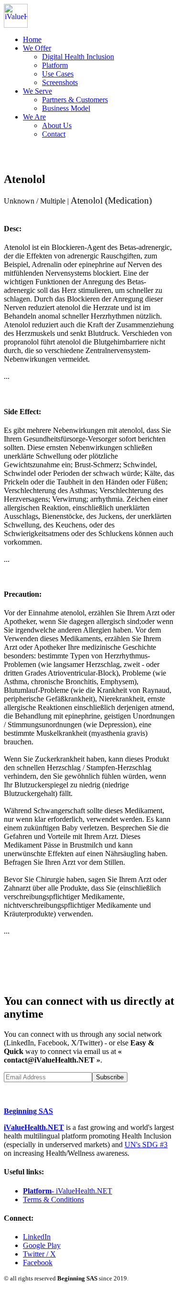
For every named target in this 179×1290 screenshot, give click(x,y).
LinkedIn (37, 1237)
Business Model (66, 108)
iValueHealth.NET (34, 1127)
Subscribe (110, 1077)
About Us (57, 125)
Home (32, 39)
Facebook (38, 1262)
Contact (53, 134)
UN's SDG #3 (146, 1144)
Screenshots (60, 82)
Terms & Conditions (53, 1199)
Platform (55, 65)
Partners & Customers (75, 100)
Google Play (42, 1245)
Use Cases (58, 74)
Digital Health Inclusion (78, 57)
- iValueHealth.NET (67, 1191)
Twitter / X (39, 1254)
